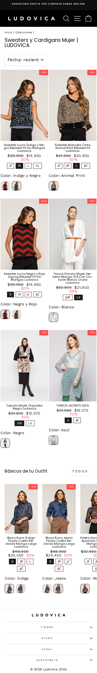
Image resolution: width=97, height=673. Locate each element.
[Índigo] (9, 588)
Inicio (8, 32)
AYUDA (47, 638)
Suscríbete (47, 660)
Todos (80, 471)
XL (37, 165)
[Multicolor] (85, 588)
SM (67, 297)
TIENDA (47, 627)
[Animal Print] (53, 186)
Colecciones (23, 32)
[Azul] (53, 440)
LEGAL (47, 649)
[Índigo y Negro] (16, 186)
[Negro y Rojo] (5, 186)
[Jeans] (20, 588)
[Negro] (5, 443)
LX (78, 297)
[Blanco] (53, 317)
